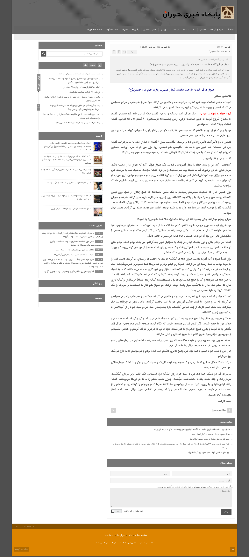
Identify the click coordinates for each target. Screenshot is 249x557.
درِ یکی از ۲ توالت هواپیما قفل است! (84, 92)
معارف (125, 30)
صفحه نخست (224, 51)
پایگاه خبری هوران (218, 410)
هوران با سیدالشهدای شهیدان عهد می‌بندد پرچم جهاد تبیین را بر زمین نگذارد (66, 197)
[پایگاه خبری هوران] (199, 12)
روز (100, 65)
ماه (85, 65)
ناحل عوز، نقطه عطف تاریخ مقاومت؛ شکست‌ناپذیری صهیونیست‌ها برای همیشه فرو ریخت (191, 429)
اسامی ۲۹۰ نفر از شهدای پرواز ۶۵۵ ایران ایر (81, 87)
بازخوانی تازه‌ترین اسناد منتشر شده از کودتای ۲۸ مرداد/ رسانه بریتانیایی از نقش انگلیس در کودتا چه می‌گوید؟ (72, 235)
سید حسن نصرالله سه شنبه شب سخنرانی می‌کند (79, 74)
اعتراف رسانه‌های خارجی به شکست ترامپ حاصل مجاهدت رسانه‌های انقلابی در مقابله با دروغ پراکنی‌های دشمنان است (67, 147)
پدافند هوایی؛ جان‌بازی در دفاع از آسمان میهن (210, 434)
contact (109, 535)
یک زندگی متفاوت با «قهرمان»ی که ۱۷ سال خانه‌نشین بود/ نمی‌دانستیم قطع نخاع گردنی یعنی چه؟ (75, 108)
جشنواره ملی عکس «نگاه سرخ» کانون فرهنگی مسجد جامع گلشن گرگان (66, 171)
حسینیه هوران (149, 30)
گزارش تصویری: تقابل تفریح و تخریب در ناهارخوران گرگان (69, 271)
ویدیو (163, 30)
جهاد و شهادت (216, 30)
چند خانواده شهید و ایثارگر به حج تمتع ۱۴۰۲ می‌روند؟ (78, 123)
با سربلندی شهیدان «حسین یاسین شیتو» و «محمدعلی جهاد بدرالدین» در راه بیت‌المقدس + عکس (74, 81)
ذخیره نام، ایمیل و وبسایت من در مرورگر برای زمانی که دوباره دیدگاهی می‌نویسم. (193, 487)
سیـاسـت (174, 30)
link (130, 535)
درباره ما (120, 535)
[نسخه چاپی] (114, 51)
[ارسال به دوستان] (124, 51)
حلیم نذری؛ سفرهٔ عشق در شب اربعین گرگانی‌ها (210, 439)
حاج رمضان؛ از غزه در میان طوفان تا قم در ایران (71, 209)
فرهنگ (230, 30)
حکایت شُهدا (112, 30)
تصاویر (203, 30)
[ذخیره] (119, 51)
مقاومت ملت (189, 30)
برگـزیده (135, 30)
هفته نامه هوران (94, 30)
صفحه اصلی (141, 535)
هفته (92, 65)
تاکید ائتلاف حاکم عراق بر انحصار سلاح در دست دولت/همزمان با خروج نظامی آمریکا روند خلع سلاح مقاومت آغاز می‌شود (66, 160)
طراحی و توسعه (21, 549)
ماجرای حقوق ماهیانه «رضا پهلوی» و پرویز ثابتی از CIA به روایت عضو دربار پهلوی (72, 99)
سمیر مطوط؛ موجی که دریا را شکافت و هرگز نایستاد (69, 183)
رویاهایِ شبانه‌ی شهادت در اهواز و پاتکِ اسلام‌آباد (209, 452)
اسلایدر (213, 51)
